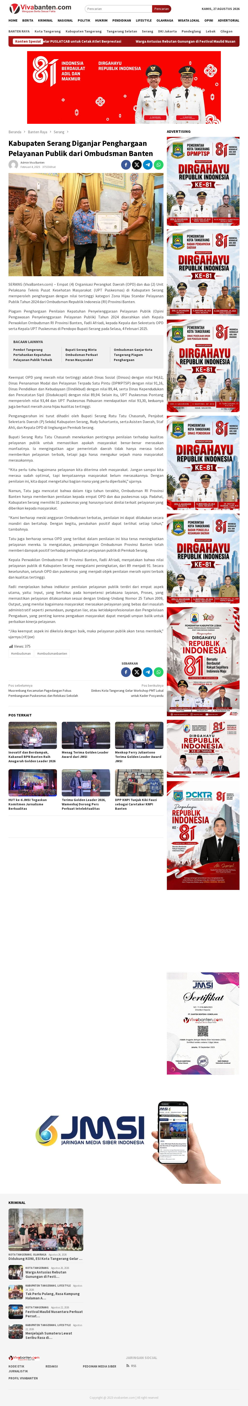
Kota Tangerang (20, 1254)
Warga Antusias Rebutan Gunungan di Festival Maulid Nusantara (132, 41)
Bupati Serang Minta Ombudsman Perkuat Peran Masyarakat (81, 355)
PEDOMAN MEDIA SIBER (99, 1366)
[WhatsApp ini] (158, 165)
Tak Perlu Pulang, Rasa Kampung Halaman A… (52, 1296)
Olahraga (39, 1254)
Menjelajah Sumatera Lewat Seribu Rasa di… (48, 1335)
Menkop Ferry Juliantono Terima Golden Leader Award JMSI (138, 756)
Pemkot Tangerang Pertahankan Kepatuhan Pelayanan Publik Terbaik (32, 355)
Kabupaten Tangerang (40, 1285)
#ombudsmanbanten (52, 653)
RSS (133, 1366)
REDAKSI (52, 1366)
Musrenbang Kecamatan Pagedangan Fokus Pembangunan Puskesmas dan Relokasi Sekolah (43, 690)
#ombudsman (21, 653)
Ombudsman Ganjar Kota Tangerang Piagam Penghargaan (133, 355)
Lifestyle (64, 1285)
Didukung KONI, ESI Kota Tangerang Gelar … (45, 1259)
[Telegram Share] (148, 165)
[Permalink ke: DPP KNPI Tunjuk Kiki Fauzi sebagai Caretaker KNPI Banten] (139, 782)
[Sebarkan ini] (126, 165)
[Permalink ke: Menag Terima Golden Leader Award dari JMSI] (86, 735)
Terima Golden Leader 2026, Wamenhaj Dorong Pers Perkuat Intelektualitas (84, 804)
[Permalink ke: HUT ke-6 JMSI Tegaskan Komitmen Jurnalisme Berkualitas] (32, 782)
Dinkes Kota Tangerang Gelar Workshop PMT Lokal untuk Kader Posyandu (127, 690)
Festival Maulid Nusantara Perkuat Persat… (54, 1314)
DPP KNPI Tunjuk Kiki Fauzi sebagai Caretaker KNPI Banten (136, 804)
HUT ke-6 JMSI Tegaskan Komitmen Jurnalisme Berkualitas (27, 804)
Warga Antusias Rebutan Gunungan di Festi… (45, 1274)
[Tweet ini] (137, 165)
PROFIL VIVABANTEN (23, 1378)
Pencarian (162, 9)
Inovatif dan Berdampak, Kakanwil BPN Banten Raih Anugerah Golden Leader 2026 (31, 756)
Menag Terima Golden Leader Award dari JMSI (85, 754)
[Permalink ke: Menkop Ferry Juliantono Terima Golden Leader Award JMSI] (139, 735)
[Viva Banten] (46, 8)
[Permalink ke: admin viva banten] (13, 164)
